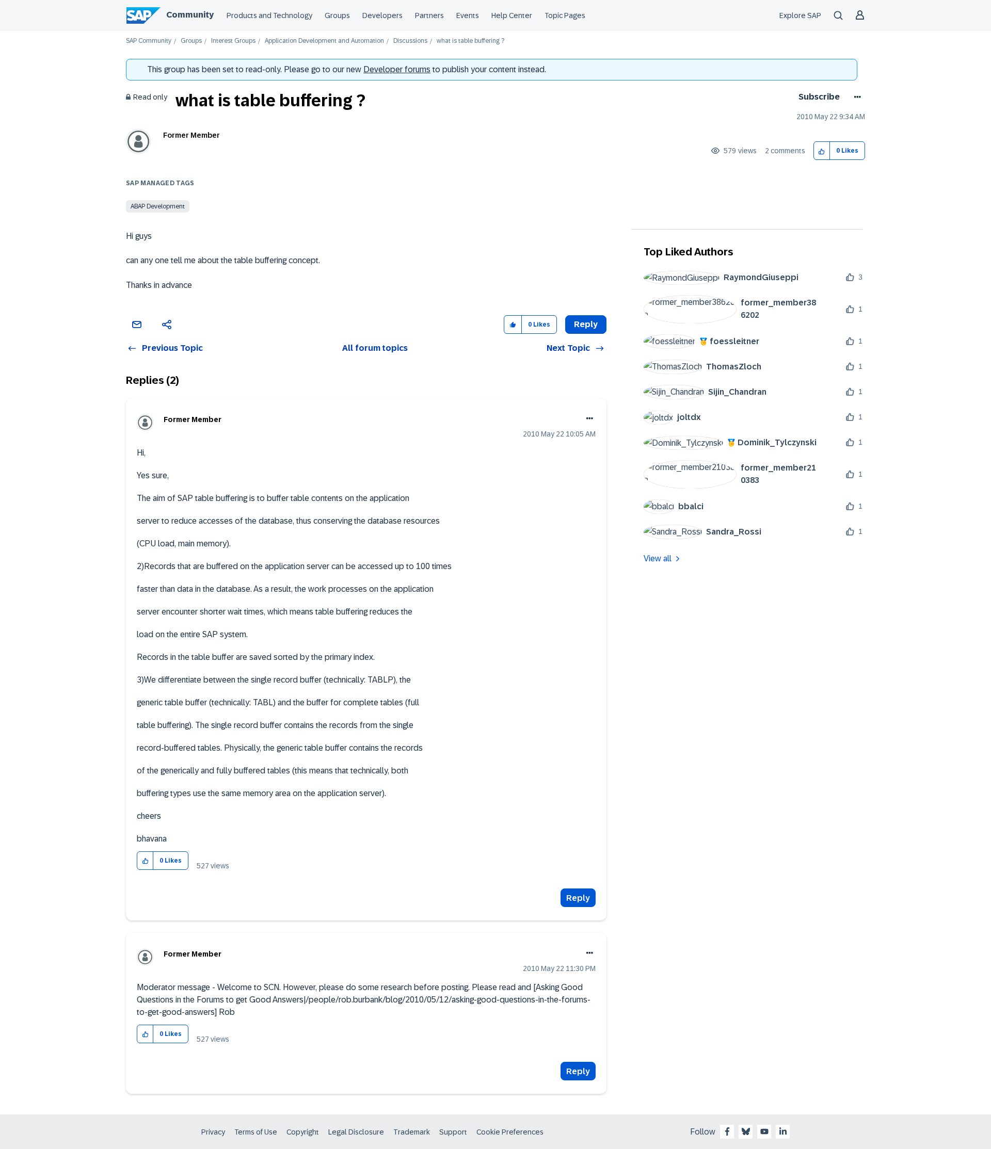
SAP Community (148, 41)
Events (467, 15)
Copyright (302, 1132)
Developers (382, 15)
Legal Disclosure (356, 1132)
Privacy (213, 1132)
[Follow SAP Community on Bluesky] (746, 1131)
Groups (337, 15)
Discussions (410, 41)
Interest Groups (233, 41)
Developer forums (396, 69)
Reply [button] (586, 324)
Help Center (511, 15)
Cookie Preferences (510, 1132)
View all (658, 558)
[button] (822, 151)
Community (190, 14)
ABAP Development (158, 206)
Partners (429, 15)
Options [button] (855, 97)
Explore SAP (800, 15)
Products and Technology (269, 15)
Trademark (411, 1132)
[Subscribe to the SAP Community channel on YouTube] (764, 1131)
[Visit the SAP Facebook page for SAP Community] (727, 1131)
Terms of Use (255, 1132)
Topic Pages (565, 15)
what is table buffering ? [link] (470, 41)
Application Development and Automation (324, 41)
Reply (578, 898)
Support (453, 1132)
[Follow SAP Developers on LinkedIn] (783, 1131)
